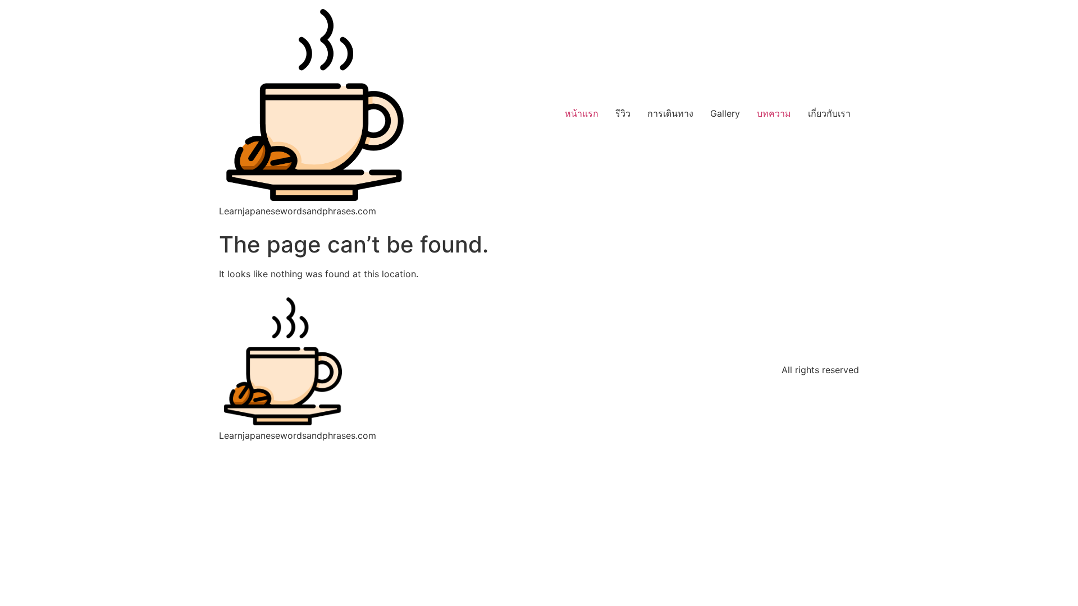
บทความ (774, 113)
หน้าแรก (582, 113)
